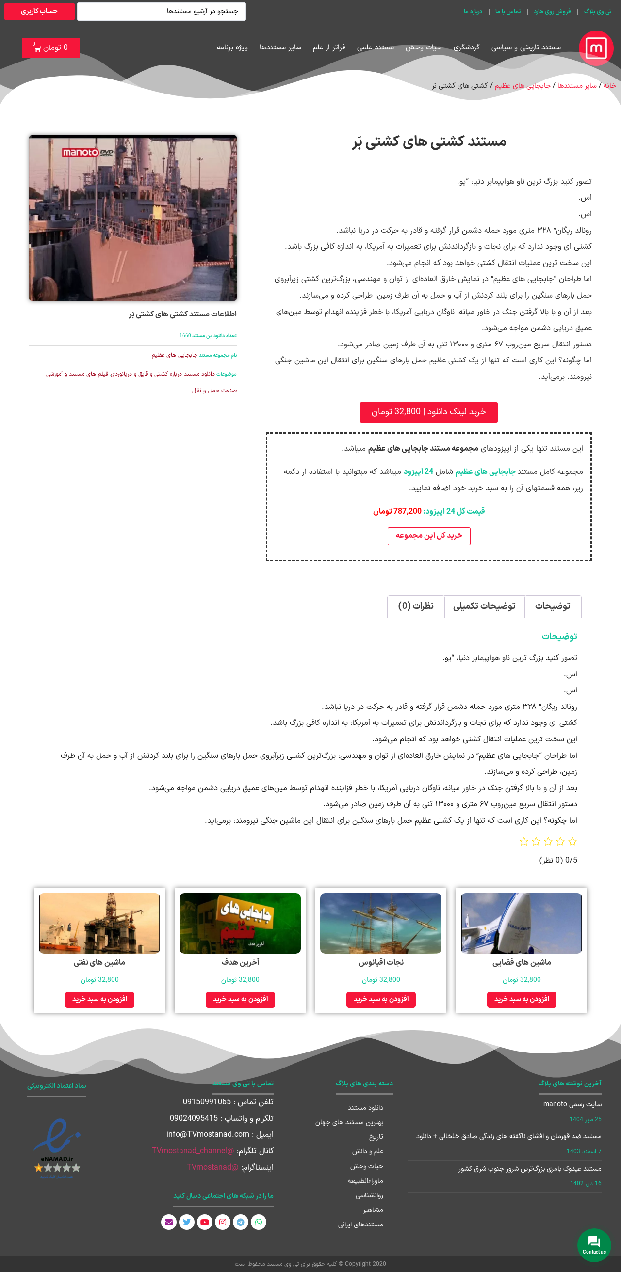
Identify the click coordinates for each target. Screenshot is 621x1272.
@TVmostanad (213, 1168)
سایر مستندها (280, 47)
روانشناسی (369, 1196)
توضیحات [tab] (553, 606)
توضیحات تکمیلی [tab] (484, 606)
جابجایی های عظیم (523, 85)
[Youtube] (204, 1222)
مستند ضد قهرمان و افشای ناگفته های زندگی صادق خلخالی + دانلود (509, 1136)
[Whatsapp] (258, 1222)
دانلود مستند (365, 1108)
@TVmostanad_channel (193, 1151)
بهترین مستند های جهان (349, 1122)
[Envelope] (169, 1222)
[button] (429, 412)
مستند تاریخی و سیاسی (526, 47)
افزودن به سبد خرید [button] (521, 999)
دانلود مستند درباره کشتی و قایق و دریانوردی (163, 374)
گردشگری (467, 47)
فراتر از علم (329, 47)
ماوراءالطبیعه (365, 1181)
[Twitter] (187, 1222)
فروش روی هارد (552, 11)
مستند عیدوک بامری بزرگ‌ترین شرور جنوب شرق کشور (530, 1169)
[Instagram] (222, 1222)
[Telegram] (240, 1222)
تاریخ (376, 1137)
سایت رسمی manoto (572, 1104)
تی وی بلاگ (597, 11)
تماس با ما (508, 11)
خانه (610, 85)
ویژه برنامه (232, 47)
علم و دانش (367, 1151)
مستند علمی (375, 47)
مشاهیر (373, 1210)
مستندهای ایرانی (360, 1225)
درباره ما (473, 11)
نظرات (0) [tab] (416, 606)
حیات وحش (424, 47)
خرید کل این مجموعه (429, 536)
